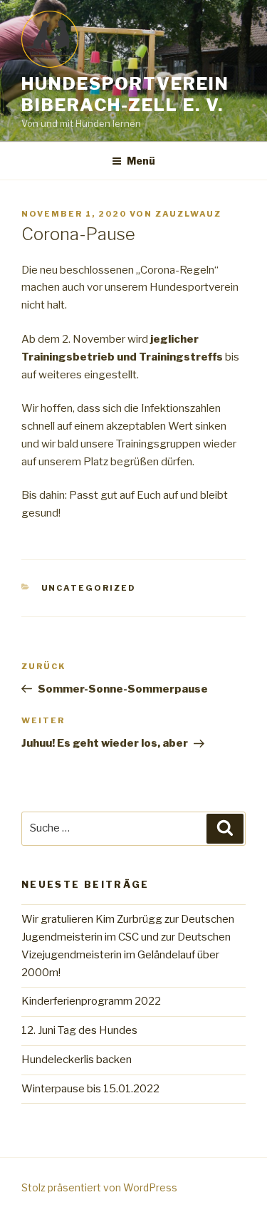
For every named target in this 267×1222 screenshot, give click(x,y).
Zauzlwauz (188, 214)
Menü (141, 161)
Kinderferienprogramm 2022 (91, 1001)
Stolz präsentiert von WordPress (99, 1187)
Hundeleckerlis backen (76, 1059)
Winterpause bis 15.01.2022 (90, 1088)
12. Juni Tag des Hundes (79, 1030)
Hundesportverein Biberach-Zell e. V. (125, 94)
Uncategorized (89, 588)
